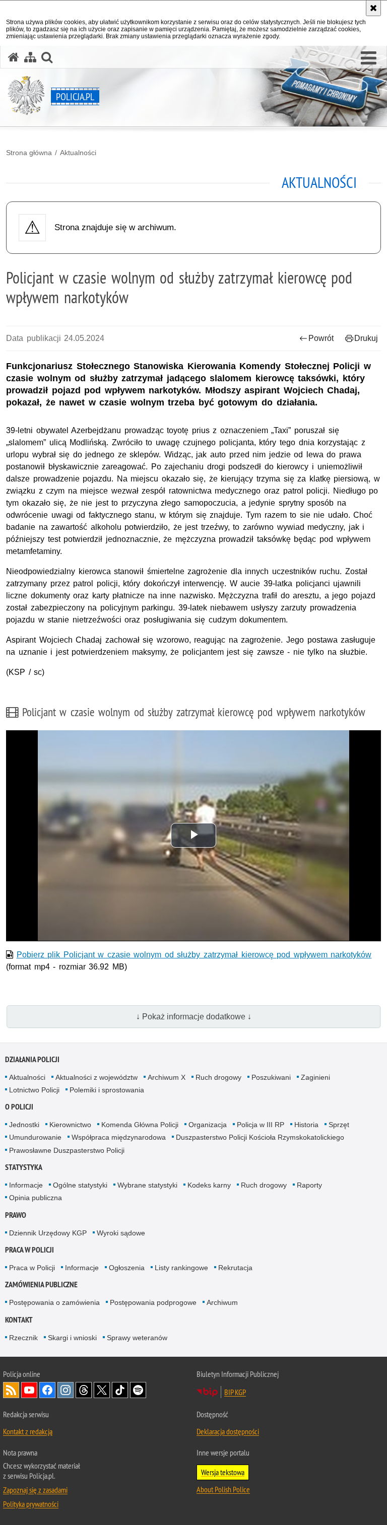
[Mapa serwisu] (30, 57)
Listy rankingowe (181, 1268)
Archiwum (222, 1302)
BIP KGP (235, 1392)
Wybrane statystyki (147, 1185)
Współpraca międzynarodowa (119, 1137)
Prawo (15, 1215)
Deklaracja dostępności (228, 1431)
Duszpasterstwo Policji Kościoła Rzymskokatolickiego (260, 1137)
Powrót (321, 338)
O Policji (19, 1106)
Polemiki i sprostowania (107, 1090)
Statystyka (23, 1167)
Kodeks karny (209, 1185)
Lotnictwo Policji (34, 1090)
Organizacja (207, 1125)
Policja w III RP (260, 1125)
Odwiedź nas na (29, 1390)
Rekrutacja (235, 1268)
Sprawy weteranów (137, 1338)
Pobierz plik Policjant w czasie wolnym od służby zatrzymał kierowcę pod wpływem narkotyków (194, 954)
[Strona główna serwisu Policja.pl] (13, 57)
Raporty (309, 1185)
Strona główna (29, 153)
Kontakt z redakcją (27, 1431)
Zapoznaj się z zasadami (35, 1490)
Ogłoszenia (127, 1268)
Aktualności (78, 153)
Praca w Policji (29, 1249)
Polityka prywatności (30, 1504)
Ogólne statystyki (80, 1185)
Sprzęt (339, 1125)
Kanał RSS (11, 1390)
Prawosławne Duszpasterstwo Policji (66, 1150)
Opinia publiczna (35, 1198)
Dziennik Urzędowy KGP (48, 1233)
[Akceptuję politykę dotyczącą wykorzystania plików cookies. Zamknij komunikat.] (373, 8)
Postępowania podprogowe (153, 1302)
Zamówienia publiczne (41, 1284)
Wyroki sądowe (121, 1233)
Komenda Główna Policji (139, 1125)
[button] (368, 58)
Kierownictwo (70, 1125)
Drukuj (366, 338)
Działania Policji (32, 1059)
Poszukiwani (271, 1077)
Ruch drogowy (218, 1077)
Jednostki (24, 1125)
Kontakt (19, 1319)
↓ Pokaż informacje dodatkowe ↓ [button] (193, 1016)
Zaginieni (315, 1077)
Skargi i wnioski (72, 1338)
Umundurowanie (35, 1137)
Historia (306, 1125)
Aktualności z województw (96, 1077)
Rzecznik (23, 1338)
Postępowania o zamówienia (54, 1302)
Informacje (26, 1185)
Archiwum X (166, 1077)
